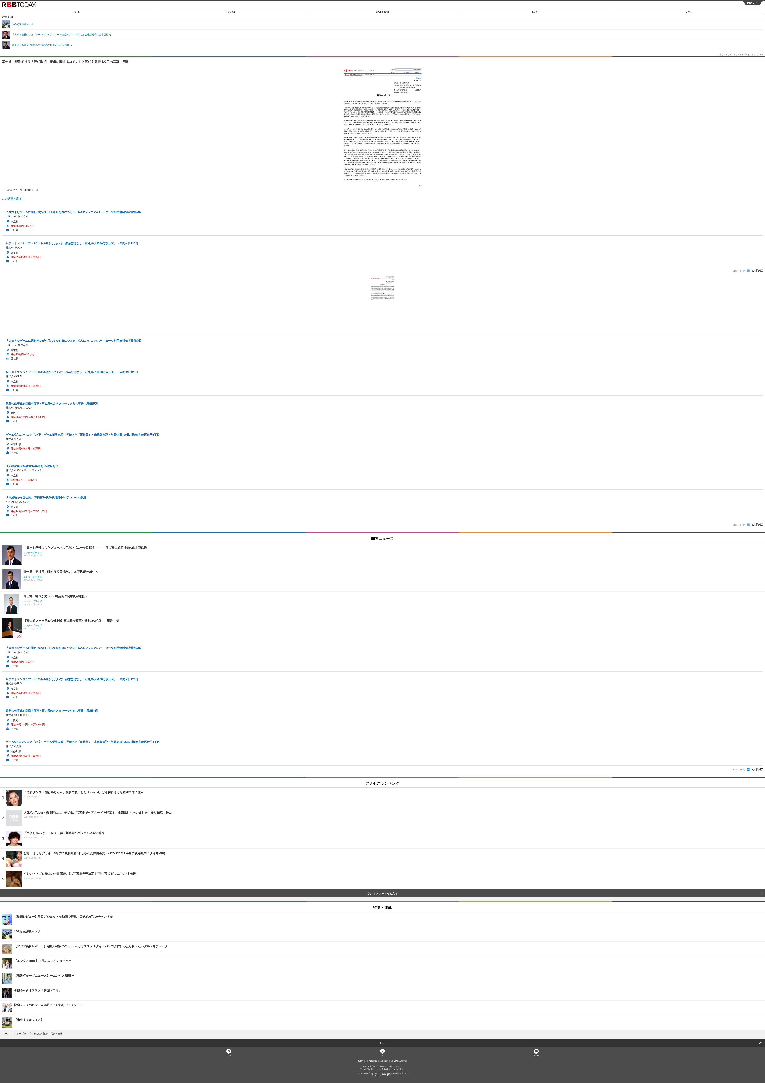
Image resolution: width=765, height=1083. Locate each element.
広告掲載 (373, 1061)
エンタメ (535, 12)
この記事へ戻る (12, 198)
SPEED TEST (382, 12)
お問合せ (362, 1061)
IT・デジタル (229, 12)
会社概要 (384, 1061)
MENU (750, 2)
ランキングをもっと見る (382, 893)
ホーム (77, 12)
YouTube (536, 1055)
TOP (382, 1043)
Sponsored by (739, 270)
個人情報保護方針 (399, 1061)
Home (228, 1055)
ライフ (688, 12)
